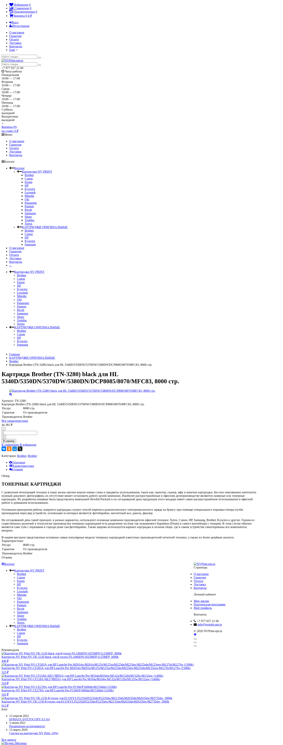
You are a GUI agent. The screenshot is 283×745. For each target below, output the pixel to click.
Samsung (30, 213)
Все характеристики (15, 420)
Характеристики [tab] (23, 466)
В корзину (9, 441)
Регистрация (21, 26)
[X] (20, 448)
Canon (29, 178)
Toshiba (29, 220)
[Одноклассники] (9, 448)
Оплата (14, 39)
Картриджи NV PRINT (37, 171)
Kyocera (30, 189)
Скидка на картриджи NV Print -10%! (33, 733)
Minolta (29, 196)
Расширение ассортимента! (27, 726)
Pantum (29, 206)
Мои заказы (201, 601)
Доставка (15, 43)
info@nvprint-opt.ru (210, 624)
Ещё (12, 49)
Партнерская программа (209, 604)
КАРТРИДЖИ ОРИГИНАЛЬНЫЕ (45, 227)
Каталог (19, 168)
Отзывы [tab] (17, 469)
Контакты (15, 46)
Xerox (28, 223)
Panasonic (31, 202)
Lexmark (30, 192)
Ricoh (28, 209)
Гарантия (15, 36)
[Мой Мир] (14, 448)
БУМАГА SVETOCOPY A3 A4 (29, 719)
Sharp (28, 216)
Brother (29, 175)
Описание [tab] (18, 462)
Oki (27, 199)
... (10, 265)
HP (27, 185)
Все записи (9, 739)
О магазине (16, 32)
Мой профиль (203, 608)
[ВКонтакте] (4, 448)
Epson (28, 182)
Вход (15, 22)
